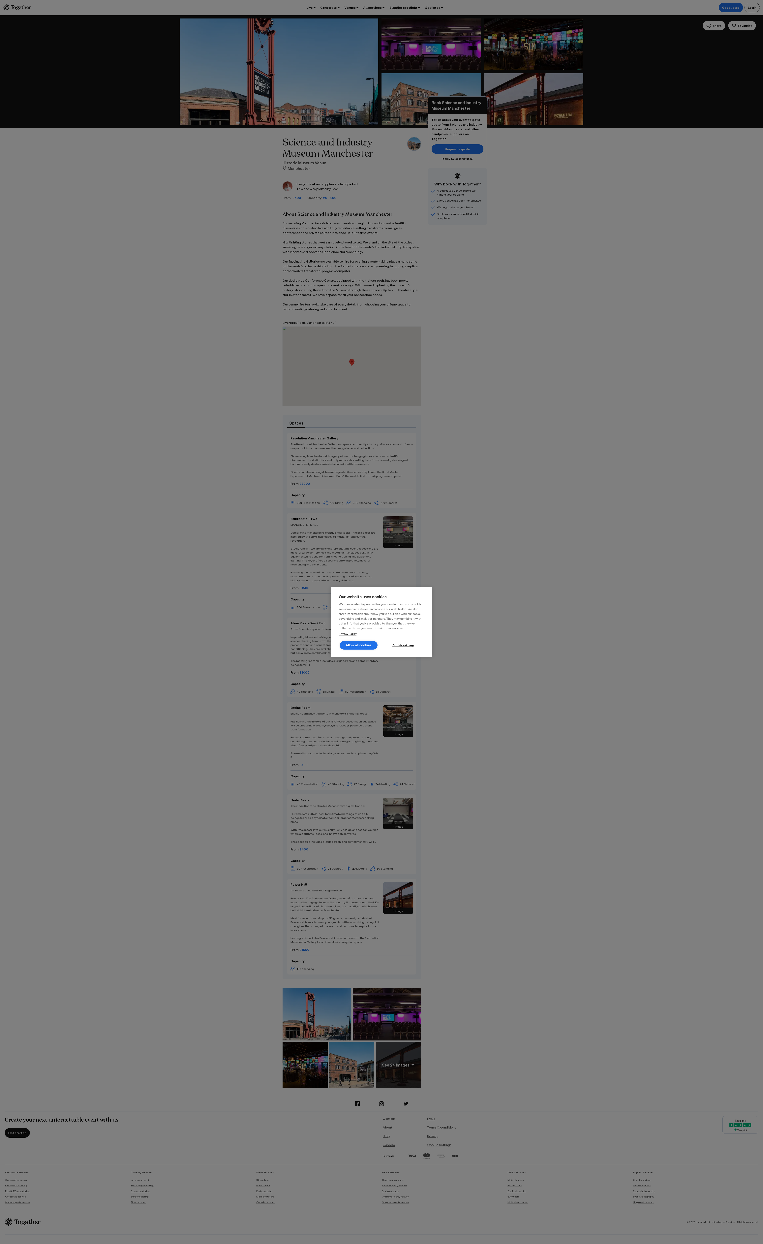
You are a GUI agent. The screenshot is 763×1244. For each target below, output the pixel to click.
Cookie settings (403, 645)
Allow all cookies (359, 645)
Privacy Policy (347, 633)
